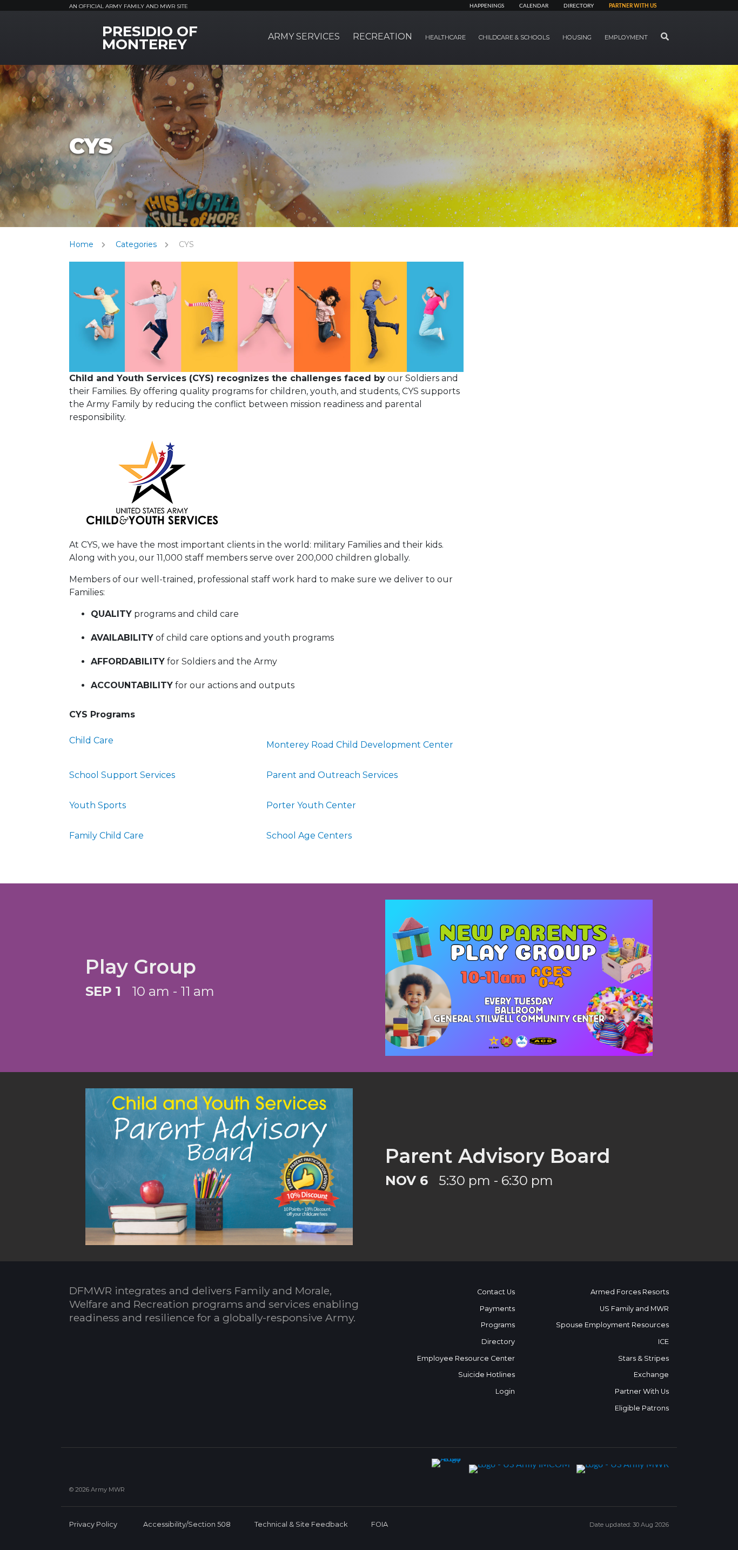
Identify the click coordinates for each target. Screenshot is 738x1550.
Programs (498, 1325)
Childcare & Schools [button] (514, 37)
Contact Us (496, 1292)
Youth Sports (97, 805)
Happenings (486, 6)
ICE (663, 1342)
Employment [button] (626, 37)
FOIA (379, 1524)
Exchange (651, 1375)
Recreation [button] (382, 36)
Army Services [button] (304, 36)
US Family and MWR (634, 1309)
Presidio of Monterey (150, 38)
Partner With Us (642, 1391)
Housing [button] (577, 37)
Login (505, 1391)
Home (81, 244)
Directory (578, 6)
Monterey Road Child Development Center (359, 745)
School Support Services (122, 775)
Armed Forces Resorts (630, 1292)
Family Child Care (106, 835)
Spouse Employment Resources (612, 1325)
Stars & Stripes (643, 1358)
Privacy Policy (93, 1524)
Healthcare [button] (445, 37)
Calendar (533, 6)
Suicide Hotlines (486, 1375)
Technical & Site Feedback (300, 1524)
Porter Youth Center (311, 805)
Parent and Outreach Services (332, 775)
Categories (136, 244)
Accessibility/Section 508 (187, 1524)
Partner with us (632, 6)
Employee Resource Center (466, 1358)
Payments (497, 1309)
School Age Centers (309, 835)
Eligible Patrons (642, 1408)
